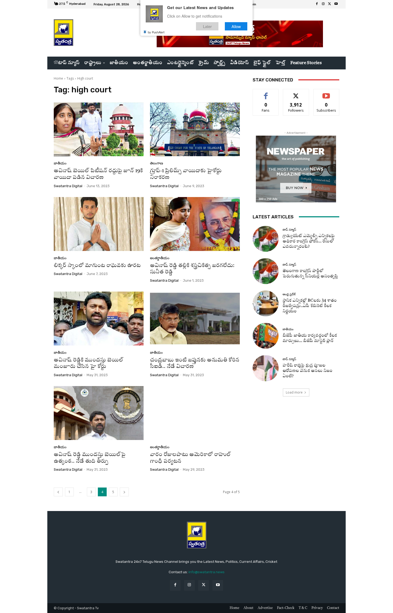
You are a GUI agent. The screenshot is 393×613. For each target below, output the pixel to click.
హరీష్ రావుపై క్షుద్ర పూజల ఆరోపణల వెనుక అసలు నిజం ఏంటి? (307, 371)
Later (207, 26)
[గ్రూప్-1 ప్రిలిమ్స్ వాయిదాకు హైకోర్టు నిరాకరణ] (195, 129)
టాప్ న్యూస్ (289, 229)
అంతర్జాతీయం (159, 258)
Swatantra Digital (68, 186)
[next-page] (124, 492)
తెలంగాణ (156, 163)
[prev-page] (58, 492)
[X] (329, 4)
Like (266, 93)
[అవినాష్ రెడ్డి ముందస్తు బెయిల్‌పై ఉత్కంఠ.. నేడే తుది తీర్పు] (99, 413)
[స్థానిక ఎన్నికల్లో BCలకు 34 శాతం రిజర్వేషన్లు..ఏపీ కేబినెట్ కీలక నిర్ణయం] (266, 303)
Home (58, 78)
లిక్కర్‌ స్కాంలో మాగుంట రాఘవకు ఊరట (97, 265)
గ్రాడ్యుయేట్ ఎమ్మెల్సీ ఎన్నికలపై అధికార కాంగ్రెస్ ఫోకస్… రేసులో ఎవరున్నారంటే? (309, 241)
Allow (236, 26)
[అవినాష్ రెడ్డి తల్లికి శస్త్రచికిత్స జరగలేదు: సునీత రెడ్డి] (195, 224)
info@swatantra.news (206, 572)
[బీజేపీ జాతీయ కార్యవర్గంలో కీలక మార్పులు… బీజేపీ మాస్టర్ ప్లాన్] (266, 336)
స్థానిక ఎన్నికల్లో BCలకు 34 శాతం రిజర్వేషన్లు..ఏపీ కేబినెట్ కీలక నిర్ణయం (310, 306)
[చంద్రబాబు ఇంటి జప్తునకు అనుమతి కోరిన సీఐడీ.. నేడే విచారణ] (195, 318)
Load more (294, 392)
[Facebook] (317, 4)
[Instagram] (323, 4)
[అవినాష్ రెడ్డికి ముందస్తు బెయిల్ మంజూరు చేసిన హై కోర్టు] (99, 318)
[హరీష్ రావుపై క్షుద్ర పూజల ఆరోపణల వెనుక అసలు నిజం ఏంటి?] (266, 368)
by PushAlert (156, 32)
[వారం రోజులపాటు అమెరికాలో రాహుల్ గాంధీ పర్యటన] (195, 413)
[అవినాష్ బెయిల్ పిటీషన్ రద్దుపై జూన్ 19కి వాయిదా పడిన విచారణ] (99, 129)
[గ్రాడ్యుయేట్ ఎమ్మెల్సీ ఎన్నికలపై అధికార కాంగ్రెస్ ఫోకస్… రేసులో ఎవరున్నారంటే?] (266, 239)
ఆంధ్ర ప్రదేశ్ (289, 294)
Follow (296, 93)
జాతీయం (60, 163)
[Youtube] (336, 4)
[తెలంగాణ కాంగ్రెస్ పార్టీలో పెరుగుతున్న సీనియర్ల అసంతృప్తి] (266, 271)
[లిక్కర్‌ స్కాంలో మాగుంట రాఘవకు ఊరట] (99, 224)
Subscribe (326, 93)
